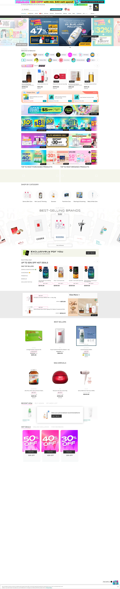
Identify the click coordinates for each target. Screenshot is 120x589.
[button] (96, 7)
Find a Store (64, 4)
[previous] (27, 31)
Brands (92, 13)
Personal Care (58, 13)
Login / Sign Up (90, 252)
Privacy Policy (49, 587)
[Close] (118, 586)
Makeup (65, 13)
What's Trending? (70, 4)
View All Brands (60, 245)
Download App (58, 4)
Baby (74, 13)
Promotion (23, 13)
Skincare (46, 13)
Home (69, 13)
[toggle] (29, 19)
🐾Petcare (78, 13)
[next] (86, 13)
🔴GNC (41, 13)
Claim (45, 101)
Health (36, 13)
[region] (60, 587)
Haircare (52, 13)
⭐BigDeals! (30, 13)
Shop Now (31, 451)
